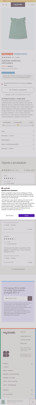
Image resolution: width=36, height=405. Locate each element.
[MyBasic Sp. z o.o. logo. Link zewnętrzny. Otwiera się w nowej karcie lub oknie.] (5, 188)
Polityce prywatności (17, 209)
